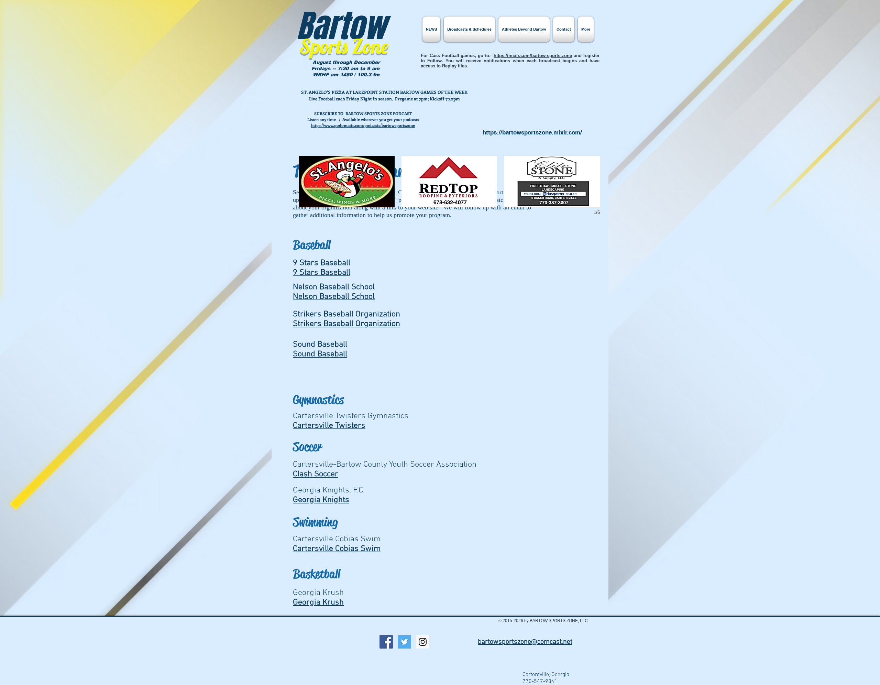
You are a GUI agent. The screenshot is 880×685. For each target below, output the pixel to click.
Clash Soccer (315, 474)
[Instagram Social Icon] (422, 642)
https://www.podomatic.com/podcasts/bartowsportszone (363, 125)
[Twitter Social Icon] (404, 642)
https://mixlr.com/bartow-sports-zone (533, 55)
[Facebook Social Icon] (386, 642)
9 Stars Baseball (321, 273)
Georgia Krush (318, 602)
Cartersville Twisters (329, 426)
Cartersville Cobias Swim (337, 549)
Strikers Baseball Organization (346, 324)
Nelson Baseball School (334, 297)
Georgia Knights (321, 500)
